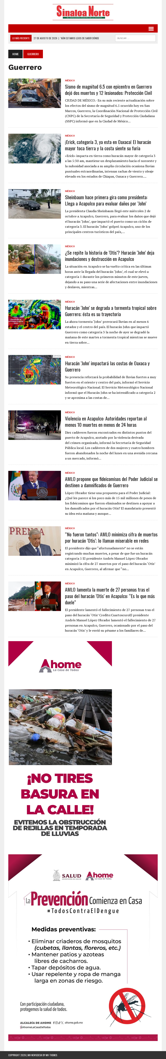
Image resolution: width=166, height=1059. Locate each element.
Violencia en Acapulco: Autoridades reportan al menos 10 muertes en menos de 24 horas (106, 421)
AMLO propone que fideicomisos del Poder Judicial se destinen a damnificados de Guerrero (111, 482)
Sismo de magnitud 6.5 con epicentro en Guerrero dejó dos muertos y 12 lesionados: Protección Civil (108, 89)
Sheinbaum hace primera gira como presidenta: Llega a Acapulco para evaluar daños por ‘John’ (106, 200)
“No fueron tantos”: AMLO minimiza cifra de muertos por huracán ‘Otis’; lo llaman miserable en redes (111, 537)
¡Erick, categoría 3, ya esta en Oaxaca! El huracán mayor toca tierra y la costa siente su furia (108, 145)
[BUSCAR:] (135, 37)
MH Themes (51, 1055)
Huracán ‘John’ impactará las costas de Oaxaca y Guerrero (107, 366)
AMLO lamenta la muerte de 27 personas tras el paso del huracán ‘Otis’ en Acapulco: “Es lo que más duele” (110, 596)
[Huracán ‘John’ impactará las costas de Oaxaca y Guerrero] (34, 382)
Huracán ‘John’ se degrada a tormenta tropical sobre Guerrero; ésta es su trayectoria (110, 311)
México (70, 80)
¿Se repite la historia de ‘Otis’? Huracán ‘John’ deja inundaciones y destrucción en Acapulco (109, 255)
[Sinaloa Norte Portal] (83, 12)
